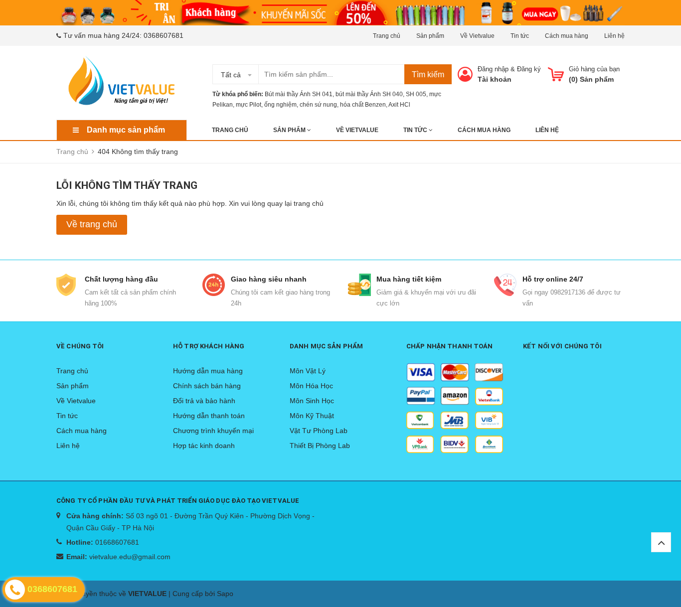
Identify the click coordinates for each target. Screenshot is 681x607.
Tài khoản (494, 79)
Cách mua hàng (566, 35)
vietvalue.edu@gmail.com (129, 557)
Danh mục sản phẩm (126, 130)
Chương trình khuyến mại (213, 431)
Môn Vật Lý (308, 371)
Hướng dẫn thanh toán (209, 416)
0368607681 (163, 35)
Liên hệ (614, 35)
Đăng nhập (493, 69)
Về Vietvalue (477, 35)
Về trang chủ (91, 224)
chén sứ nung (318, 104)
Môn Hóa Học (311, 386)
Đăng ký (529, 69)
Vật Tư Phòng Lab (318, 431)
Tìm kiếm (428, 74)
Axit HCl (399, 104)
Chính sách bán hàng (207, 386)
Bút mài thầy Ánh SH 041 (299, 94)
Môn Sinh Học (312, 401)
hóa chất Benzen (363, 104)
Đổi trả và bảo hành (204, 401)
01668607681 (117, 542)
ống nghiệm (280, 104)
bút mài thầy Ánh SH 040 (369, 94)
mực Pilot (248, 104)
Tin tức (520, 35)
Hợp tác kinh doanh (204, 446)
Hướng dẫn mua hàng (208, 371)
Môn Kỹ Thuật (312, 416)
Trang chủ (386, 35)
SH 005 (416, 94)
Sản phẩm (430, 35)
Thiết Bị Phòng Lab (320, 446)
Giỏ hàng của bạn (594, 69)
